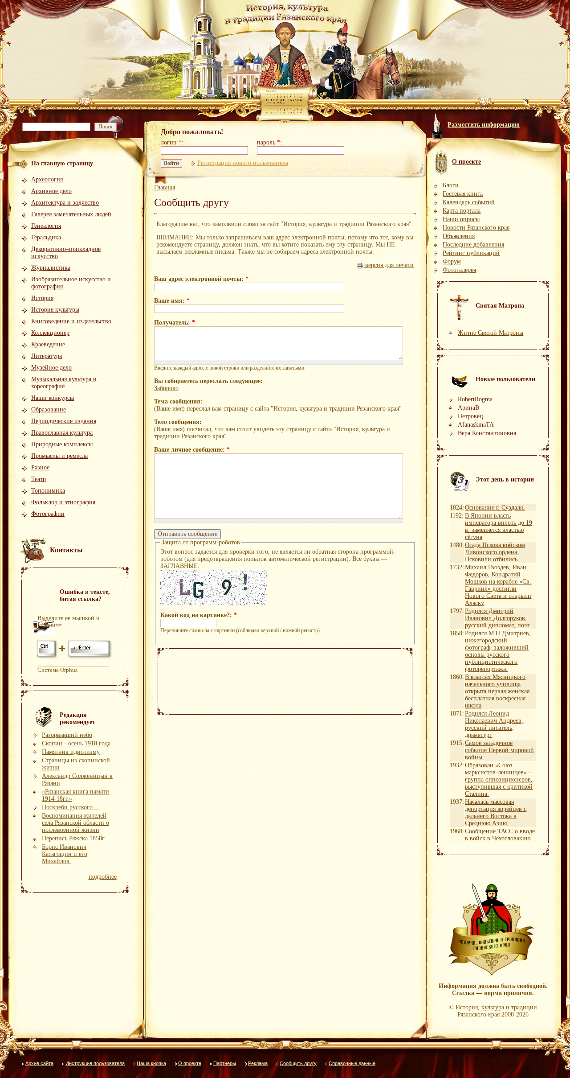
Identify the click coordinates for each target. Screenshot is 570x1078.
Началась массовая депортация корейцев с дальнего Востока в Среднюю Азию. (495, 812)
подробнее (103, 876)
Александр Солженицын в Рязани (77, 779)
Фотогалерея (459, 270)
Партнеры (224, 1063)
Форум (452, 261)
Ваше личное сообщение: (192, 449)
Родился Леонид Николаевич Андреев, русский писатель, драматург (494, 724)
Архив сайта (39, 1063)
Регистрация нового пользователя (242, 163)
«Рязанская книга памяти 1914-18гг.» (75, 795)
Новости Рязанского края (476, 227)
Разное (40, 467)
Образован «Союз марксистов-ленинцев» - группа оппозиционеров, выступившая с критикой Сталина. (499, 779)
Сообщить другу (298, 1063)
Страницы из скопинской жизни (76, 764)
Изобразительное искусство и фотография (71, 283)
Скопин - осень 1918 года (76, 743)
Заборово (166, 388)
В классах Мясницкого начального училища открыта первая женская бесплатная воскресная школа (497, 691)
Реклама (258, 1063)
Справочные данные (352, 1063)
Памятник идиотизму (71, 752)
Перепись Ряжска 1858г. (74, 838)
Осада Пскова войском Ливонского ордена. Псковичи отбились (495, 552)
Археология (47, 179)
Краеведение (48, 344)
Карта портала (461, 210)
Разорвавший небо (67, 735)
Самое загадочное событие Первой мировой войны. (499, 750)
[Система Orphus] (75, 657)
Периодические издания (63, 421)
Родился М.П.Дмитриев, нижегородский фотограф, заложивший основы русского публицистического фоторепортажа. (498, 651)
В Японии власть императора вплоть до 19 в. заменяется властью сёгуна (498, 526)
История (42, 298)
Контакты (66, 550)
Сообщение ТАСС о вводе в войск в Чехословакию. (500, 835)
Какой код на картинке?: (198, 615)
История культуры (55, 309)
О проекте (189, 1063)
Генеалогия (46, 225)
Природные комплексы (62, 444)
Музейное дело (51, 367)
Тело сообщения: (178, 422)
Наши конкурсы (52, 398)
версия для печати (388, 265)
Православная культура (62, 432)
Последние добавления (473, 244)
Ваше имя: (172, 300)
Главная (164, 187)
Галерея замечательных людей (71, 214)
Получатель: (174, 322)
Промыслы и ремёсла (59, 456)
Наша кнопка (151, 1063)
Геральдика (46, 237)
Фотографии (48, 513)
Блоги (451, 185)
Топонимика (48, 490)
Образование (48, 409)
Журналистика (50, 267)
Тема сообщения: (178, 401)
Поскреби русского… (70, 807)
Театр (38, 479)
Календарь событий (469, 202)
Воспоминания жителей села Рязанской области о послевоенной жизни (75, 822)
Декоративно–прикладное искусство (66, 252)
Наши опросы (461, 219)
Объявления (459, 236)
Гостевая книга (463, 193)
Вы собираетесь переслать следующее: (208, 381)
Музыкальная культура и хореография (64, 383)
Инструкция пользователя (95, 1063)
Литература (46, 356)
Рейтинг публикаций (471, 253)
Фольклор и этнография (63, 502)
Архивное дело (51, 191)
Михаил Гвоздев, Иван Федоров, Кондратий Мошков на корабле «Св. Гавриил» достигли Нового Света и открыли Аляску (498, 585)
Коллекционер (50, 332)
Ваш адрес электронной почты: (201, 279)
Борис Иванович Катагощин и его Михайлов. (64, 853)
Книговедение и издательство (71, 321)
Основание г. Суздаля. (495, 507)
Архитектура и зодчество (65, 202)
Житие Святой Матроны (490, 332)
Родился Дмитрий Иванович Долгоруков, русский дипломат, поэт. (498, 618)
